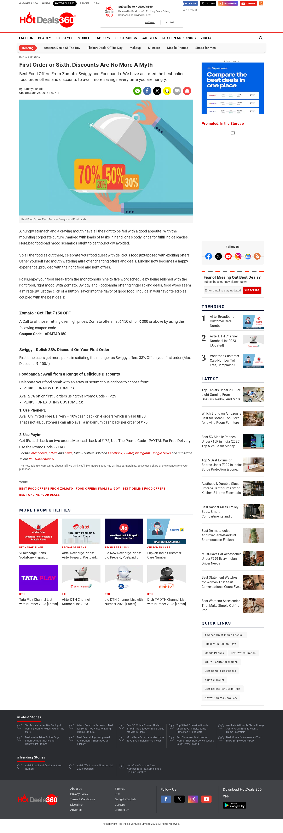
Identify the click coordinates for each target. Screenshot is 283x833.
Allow (170, 22)
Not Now (150, 22)
